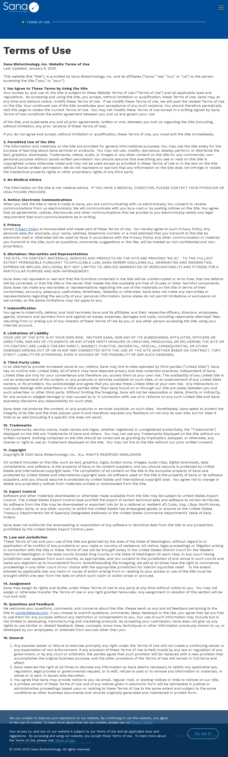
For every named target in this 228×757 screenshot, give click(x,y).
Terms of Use (65, 740)
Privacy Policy (27, 229)
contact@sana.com (31, 613)
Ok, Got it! (203, 733)
